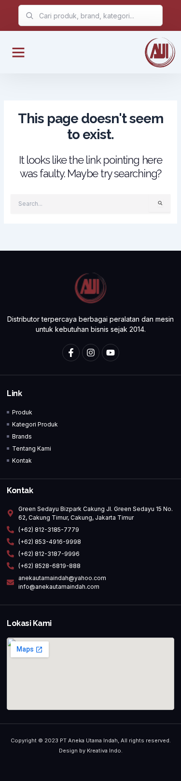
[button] (18, 52)
